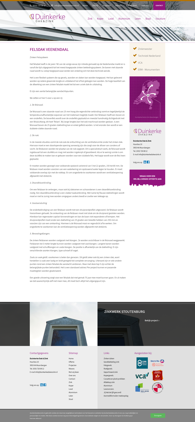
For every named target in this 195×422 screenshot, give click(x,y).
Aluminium (124, 18)
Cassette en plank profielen (114, 379)
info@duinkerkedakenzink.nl (66, 5)
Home (85, 5)
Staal (148, 18)
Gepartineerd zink (111, 372)
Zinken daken (109, 358)
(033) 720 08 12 (38, 5)
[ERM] (157, 388)
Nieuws (118, 5)
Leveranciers (109, 389)
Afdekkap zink (109, 382)
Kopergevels (108, 375)
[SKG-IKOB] (142, 388)
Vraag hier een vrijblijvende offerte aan (147, 177)
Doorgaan (158, 415)
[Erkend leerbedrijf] (157, 375)
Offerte (95, 5)
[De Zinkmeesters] (142, 363)
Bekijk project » (152, 320)
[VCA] (142, 375)
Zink (90, 18)
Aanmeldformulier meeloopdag (116, 396)
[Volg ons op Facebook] (148, 162)
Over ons (145, 5)
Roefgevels (108, 368)
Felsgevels (108, 365)
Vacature (160, 18)
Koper (100, 18)
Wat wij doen (131, 5)
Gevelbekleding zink (111, 362)
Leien (138, 18)
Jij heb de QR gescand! (112, 392)
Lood (111, 18)
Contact (159, 5)
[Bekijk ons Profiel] (145, 162)
